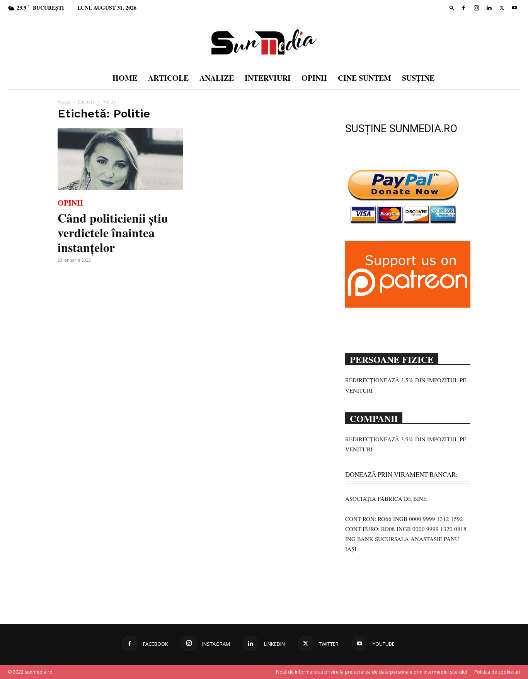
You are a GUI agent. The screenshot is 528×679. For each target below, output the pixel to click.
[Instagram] (476, 7)
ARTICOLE (168, 77)
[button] (452, 7)
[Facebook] (463, 7)
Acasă (64, 102)
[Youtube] (514, 7)
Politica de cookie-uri (497, 672)
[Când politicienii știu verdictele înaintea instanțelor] (120, 159)
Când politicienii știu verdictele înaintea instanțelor (113, 232)
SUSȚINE (418, 77)
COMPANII (374, 417)
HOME (124, 77)
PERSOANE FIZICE (392, 358)
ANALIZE (216, 77)
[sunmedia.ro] (264, 41)
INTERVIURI (268, 77)
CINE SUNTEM (364, 77)
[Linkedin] (489, 7)
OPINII (314, 77)
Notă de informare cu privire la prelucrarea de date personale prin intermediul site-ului (371, 672)
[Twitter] (502, 7)
